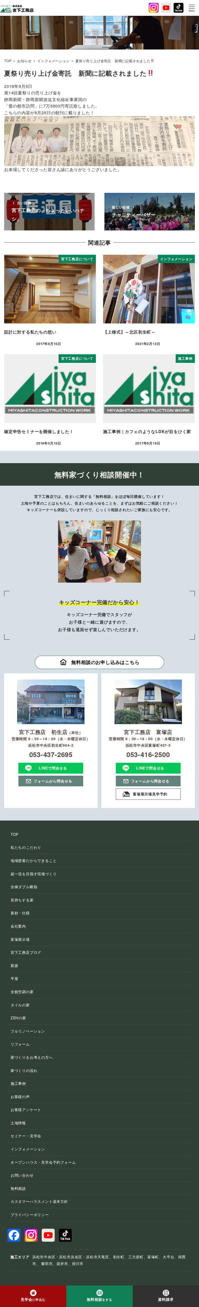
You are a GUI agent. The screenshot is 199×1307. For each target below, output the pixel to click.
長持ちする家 (22, 899)
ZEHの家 (18, 1017)
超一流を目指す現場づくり (34, 873)
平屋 (14, 978)
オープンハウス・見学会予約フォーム (43, 1162)
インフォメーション (28, 1148)
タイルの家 (20, 1004)
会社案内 (18, 926)
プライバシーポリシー (30, 1214)
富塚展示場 (20, 939)
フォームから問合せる (53, 780)
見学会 (33, 1299)
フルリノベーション (28, 1031)
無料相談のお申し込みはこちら (105, 662)
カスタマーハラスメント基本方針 (39, 1201)
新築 (14, 965)
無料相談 (18, 1188)
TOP (14, 834)
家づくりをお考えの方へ (32, 1057)
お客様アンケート (26, 1109)
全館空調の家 (22, 991)
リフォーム (20, 1044)
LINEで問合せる (53, 768)
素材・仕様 (20, 912)
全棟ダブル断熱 (24, 886)
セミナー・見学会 (26, 1135)
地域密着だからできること (34, 860)
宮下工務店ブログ (26, 952)
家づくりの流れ (24, 1070)
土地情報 (18, 1122)
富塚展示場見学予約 (150, 793)
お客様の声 (20, 1096)
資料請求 (165, 1299)
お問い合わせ (22, 1175)
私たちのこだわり (26, 847)
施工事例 (18, 1083)
